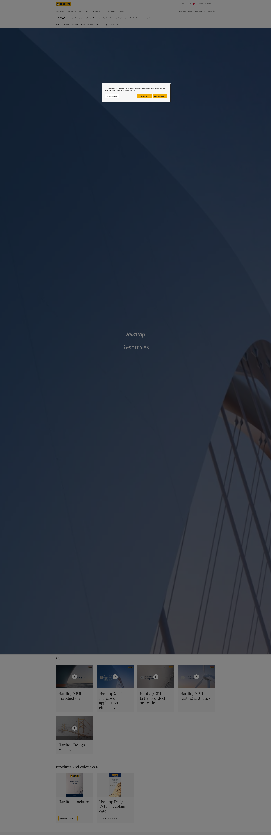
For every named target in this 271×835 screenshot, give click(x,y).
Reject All (144, 96)
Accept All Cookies (160, 96)
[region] (136, 92)
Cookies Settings (112, 96)
